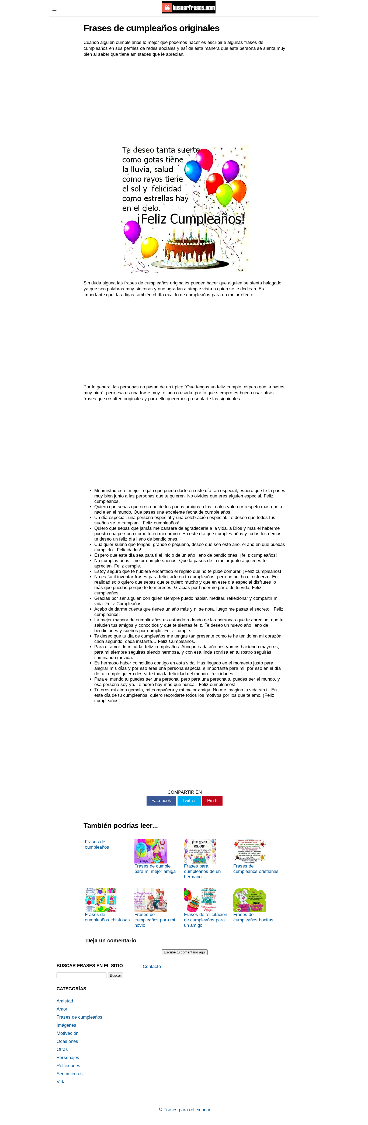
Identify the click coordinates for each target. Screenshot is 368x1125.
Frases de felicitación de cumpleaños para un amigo (205, 920)
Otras (62, 1049)
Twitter (189, 800)
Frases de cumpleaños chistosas (107, 917)
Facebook (161, 800)
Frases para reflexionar (187, 1109)
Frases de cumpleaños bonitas (253, 917)
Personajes (68, 1057)
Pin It (212, 800)
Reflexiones (68, 1065)
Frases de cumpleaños (97, 844)
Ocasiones (67, 1041)
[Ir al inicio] (189, 11)
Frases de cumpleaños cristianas (256, 868)
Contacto (152, 966)
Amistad (65, 1001)
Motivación (67, 1033)
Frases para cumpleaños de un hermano (202, 871)
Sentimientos (70, 1073)
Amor (62, 1009)
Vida (61, 1081)
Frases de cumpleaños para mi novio (154, 920)
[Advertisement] (184, 100)
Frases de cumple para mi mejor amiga (155, 868)
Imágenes (66, 1025)
